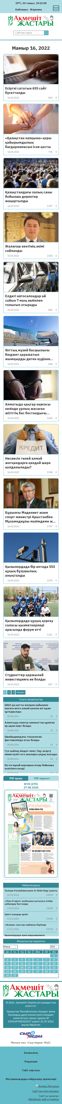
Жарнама (36, 9)
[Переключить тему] (45, 9)
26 (29, 971)
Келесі (20, 692)
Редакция (31, 1061)
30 (7, 975)
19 (29, 967)
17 (14, 967)
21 (46, 967)
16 (7, 967)
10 (14, 963)
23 (7, 971)
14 (46, 963)
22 (54, 967)
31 (14, 975)
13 (37, 963)
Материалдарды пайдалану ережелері (31, 1079)
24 (14, 971)
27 (37, 971)
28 (46, 971)
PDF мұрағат (42, 778)
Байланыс (21, 9)
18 (21, 967)
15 (54, 963)
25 (21, 971)
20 (37, 967)
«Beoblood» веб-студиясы (43, 1099)
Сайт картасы (31, 1070)
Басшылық (31, 1052)
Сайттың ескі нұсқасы (45, 1091)
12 (29, 963)
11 (21, 963)
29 (54, 971)
